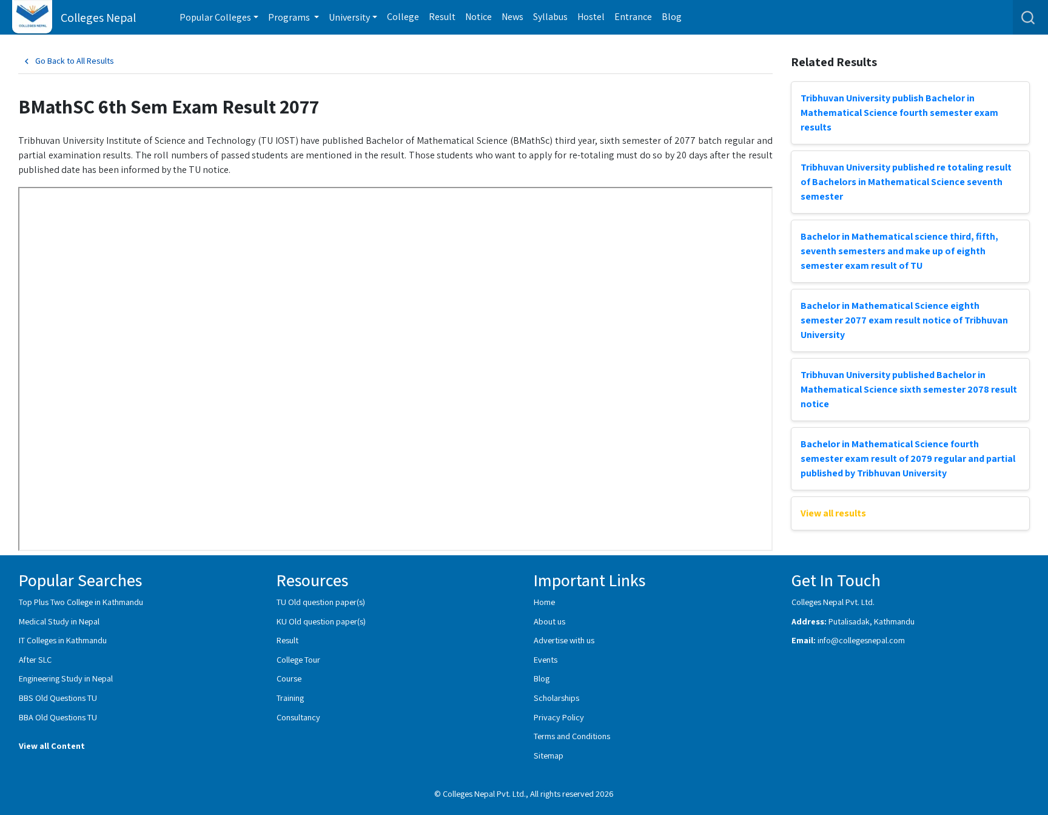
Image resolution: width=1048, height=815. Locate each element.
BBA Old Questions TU (58, 717)
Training (290, 697)
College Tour (298, 659)
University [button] (349, 17)
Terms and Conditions (572, 736)
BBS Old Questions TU (58, 697)
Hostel (591, 16)
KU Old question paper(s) (321, 621)
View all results (833, 513)
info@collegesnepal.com (861, 640)
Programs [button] (290, 17)
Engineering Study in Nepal (66, 678)
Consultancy (298, 717)
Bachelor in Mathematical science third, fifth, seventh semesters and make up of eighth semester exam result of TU (899, 251)
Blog (672, 16)
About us (549, 621)
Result (442, 16)
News (512, 16)
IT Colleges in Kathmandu (63, 640)
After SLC (35, 659)
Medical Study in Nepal (59, 621)
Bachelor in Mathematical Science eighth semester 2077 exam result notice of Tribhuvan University (904, 320)
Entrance (633, 16)
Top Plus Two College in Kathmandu (81, 601)
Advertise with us (564, 640)
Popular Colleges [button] (215, 17)
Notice (478, 16)
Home (544, 601)
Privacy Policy (559, 717)
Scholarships (556, 697)
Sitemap (548, 755)
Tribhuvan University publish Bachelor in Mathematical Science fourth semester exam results (899, 113)
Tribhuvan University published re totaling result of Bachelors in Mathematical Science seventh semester (906, 182)
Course (289, 678)
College (403, 16)
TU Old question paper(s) (321, 601)
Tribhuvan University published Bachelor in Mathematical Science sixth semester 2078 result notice (909, 389)
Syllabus (550, 16)
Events (545, 659)
